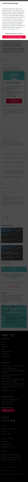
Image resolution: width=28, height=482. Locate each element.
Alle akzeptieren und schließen (14, 37)
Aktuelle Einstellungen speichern (14, 33)
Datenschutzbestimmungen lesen (10, 29)
